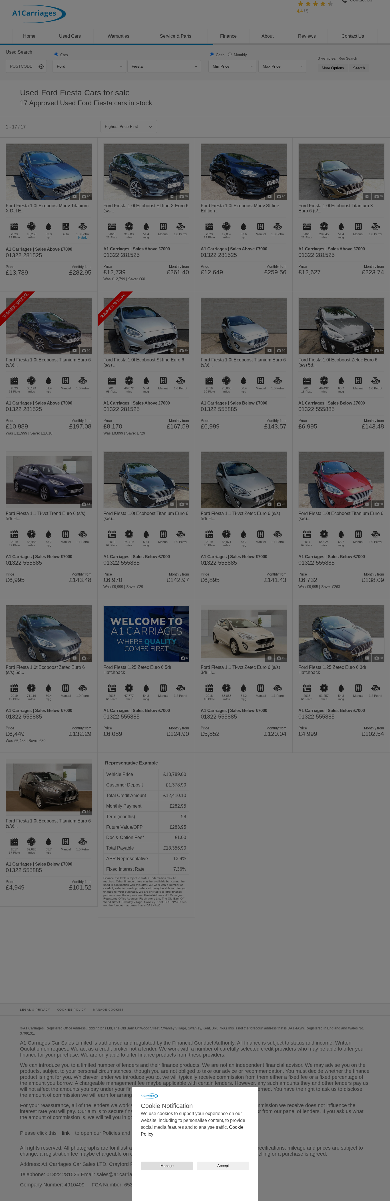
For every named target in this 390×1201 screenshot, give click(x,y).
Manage (167, 1166)
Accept (223, 1166)
